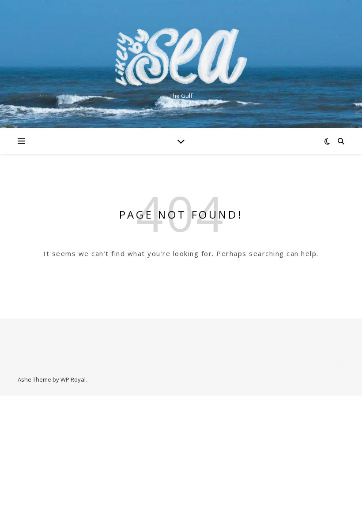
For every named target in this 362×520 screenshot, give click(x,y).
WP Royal (73, 379)
